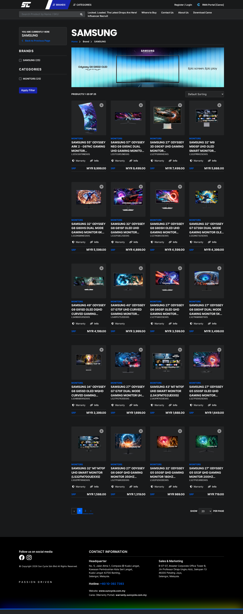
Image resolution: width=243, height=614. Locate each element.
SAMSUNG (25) (31, 60)
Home (74, 41)
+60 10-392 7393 (112, 583)
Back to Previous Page (37, 40)
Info (96, 160)
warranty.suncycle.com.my (131, 594)
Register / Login (183, 4)
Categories (83, 4)
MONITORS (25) (32, 78)
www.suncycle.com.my (112, 590)
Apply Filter (28, 90)
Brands (60, 4)
